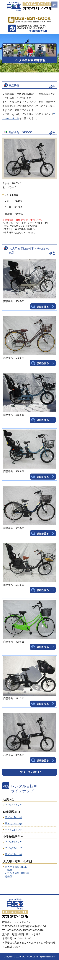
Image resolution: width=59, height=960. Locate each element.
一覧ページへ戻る (29, 772)
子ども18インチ (13, 829)
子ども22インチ (13, 848)
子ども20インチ (13, 842)
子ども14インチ (13, 817)
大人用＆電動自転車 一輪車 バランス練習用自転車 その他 (17, 872)
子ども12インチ (13, 805)
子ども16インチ (13, 823)
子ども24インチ (13, 854)
